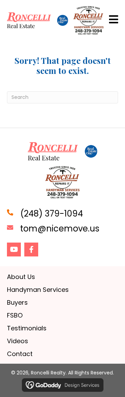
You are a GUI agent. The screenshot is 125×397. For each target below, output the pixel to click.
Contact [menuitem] (20, 353)
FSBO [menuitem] (15, 315)
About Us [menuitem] (21, 276)
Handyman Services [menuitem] (38, 289)
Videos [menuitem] (17, 341)
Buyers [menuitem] (17, 302)
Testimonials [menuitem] (27, 328)
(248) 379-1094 (51, 213)
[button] (14, 249)
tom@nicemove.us (59, 228)
